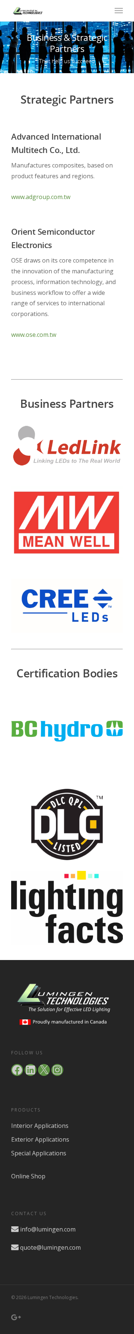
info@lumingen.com (48, 1229)
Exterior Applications (40, 1139)
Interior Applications (39, 1126)
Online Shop (28, 1176)
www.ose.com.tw (33, 335)
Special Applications (38, 1153)
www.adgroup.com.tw (40, 197)
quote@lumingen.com (50, 1247)
